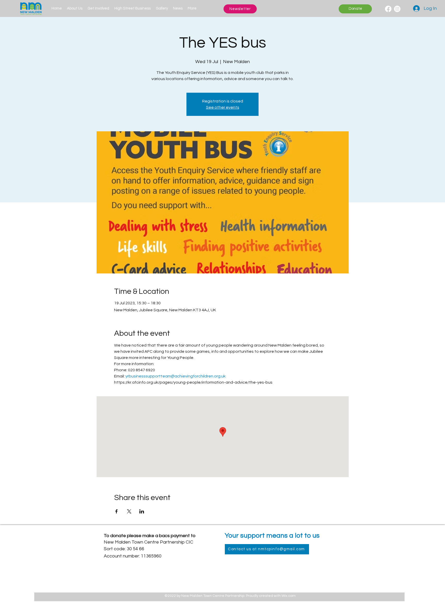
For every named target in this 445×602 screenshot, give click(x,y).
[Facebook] (388, 9)
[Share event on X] (129, 511)
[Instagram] (397, 9)
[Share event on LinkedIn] (141, 511)
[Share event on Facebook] (116, 511)
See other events (222, 107)
